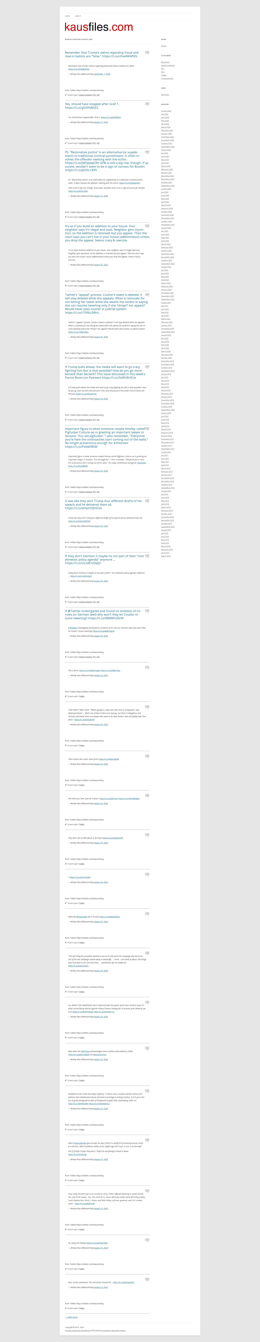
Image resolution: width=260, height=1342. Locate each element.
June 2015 (165, 536)
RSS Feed (165, 94)
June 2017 (165, 458)
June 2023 (165, 234)
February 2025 (167, 169)
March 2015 (165, 546)
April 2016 (165, 504)
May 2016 (165, 501)
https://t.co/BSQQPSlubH (82, 1011)
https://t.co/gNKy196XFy (78, 966)
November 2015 (167, 520)
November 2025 (167, 140)
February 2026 (167, 130)
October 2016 (166, 484)
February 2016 (167, 510)
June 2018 (165, 419)
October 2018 (166, 406)
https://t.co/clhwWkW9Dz (78, 69)
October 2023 (166, 221)
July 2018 (164, 416)
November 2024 (167, 179)
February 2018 (167, 432)
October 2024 (166, 182)
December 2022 (167, 254)
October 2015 (166, 523)
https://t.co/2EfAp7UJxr (110, 670)
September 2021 (168, 299)
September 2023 (168, 224)
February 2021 (167, 322)
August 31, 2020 (101, 122)
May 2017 (165, 462)
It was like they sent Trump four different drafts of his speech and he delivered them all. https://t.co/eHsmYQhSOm (103, 504)
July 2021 (164, 306)
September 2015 (168, 527)
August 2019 (166, 374)
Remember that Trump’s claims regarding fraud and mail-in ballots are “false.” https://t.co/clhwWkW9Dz (102, 54)
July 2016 (164, 494)
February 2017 (167, 471)
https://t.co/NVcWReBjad (129, 798)
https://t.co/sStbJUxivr (109, 798)
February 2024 (167, 208)
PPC (94, 95)
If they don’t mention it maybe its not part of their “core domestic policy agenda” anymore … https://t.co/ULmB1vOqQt (104, 559)
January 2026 (166, 133)
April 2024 (165, 202)
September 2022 (168, 263)
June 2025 (165, 156)
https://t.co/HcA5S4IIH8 (84, 719)
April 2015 (165, 543)
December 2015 (167, 517)
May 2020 (165, 345)
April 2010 (165, 553)
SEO (98, 95)
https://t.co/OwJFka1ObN (97, 1243)
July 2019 (164, 377)
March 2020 (165, 351)
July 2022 (164, 270)
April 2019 (165, 387)
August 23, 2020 (101, 1059)
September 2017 (168, 449)
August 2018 (166, 413)
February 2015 (167, 549)
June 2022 (165, 273)
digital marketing (85, 95)
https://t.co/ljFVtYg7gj (77, 1154)
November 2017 (167, 442)
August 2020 (166, 335)
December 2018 (167, 400)
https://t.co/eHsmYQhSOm (79, 521)
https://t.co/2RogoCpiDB (112, 838)
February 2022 (167, 286)
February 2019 (167, 393)
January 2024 (166, 211)
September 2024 (168, 185)
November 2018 (167, 403)
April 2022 (165, 280)
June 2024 (165, 195)
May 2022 (165, 276)
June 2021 (165, 309)
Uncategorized (167, 78)
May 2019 (165, 384)
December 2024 (167, 176)
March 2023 (165, 244)
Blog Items (165, 62)
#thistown (141, 463)
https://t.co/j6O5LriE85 (78, 191)
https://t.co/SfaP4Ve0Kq (78, 1103)
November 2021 (167, 296)
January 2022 (166, 289)
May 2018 (165, 423)
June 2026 (165, 117)
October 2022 (166, 260)
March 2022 (165, 283)
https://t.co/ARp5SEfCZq (110, 916)
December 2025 (167, 137)
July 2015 (164, 533)
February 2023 (167, 247)
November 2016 (167, 481)
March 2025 (165, 166)
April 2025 (165, 163)
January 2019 (166, 397)
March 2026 (165, 127)
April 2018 (165, 426)
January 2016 (166, 514)
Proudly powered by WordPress (77, 1330)
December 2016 (167, 478)
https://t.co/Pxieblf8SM (78, 466)
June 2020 (165, 341)
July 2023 (164, 231)
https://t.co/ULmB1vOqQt (81, 576)
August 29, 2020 (101, 398)
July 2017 (164, 455)
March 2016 (165, 507)
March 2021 (165, 319)
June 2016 (165, 497)
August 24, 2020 (101, 675)
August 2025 (166, 150)
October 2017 (166, 445)
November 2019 (167, 364)
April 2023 (165, 241)
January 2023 (166, 250)
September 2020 (168, 332)
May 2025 (165, 159)
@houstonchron (99, 1054)
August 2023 (166, 228)
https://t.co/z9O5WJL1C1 (104, 1011)
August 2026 (166, 111)
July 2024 (164, 192)
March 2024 (165, 205)
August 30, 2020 (101, 264)
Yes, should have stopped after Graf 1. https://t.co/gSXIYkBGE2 (92, 105)
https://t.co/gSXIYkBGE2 (111, 117)
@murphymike (80, 1143)
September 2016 (168, 488)
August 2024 (166, 189)
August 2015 (166, 530)
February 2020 (167, 354)
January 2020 (166, 358)
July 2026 (164, 114)
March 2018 (165, 429)
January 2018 (166, 436)
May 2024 (165, 198)
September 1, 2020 (102, 74)
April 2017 (165, 465)
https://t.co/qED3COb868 (78, 1054)
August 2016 (166, 491)
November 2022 (167, 257)
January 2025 (166, 172)
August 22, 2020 (101, 1208)
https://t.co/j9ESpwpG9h (129, 183)
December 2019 (167, 361)
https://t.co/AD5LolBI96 (109, 759)
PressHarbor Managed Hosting (113, 1330)
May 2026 (165, 120)
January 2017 (166, 475)
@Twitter (73, 628)
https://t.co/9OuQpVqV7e (123, 1282)
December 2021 (167, 293)
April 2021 (165, 315)
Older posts (71, 1317)
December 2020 (167, 328)
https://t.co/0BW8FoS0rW (103, 631)
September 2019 (168, 371)
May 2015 (165, 540)
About (78, 16)
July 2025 (164, 153)
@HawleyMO (82, 916)
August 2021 (166, 302)
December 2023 (167, 215)
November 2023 (167, 218)
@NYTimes (85, 1051)
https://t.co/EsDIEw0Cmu (99, 1103)
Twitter (81, 696)
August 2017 (166, 452)
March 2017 (165, 468)
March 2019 (165, 390)
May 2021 (165, 312)
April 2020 (165, 348)
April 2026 (165, 124)
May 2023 (165, 237)
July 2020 (164, 338)
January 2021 (166, 325)
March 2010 (165, 556)
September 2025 (168, 146)
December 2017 (167, 439)
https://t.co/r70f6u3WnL (78, 332)
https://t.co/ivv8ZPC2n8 (85, 1203)
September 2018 (168, 410)
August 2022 (166, 267)
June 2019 (165, 380)
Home (67, 16)
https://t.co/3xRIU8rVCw (86, 394)
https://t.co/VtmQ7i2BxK (80, 877)
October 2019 (166, 367)
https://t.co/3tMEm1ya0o (89, 670)
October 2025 (166, 143)
